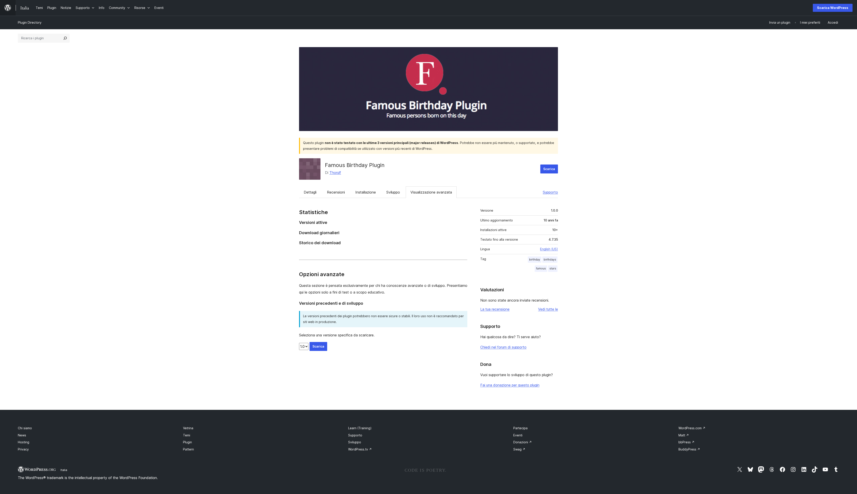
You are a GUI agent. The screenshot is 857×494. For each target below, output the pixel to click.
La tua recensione (495, 309)
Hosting (23, 442)
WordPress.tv (360, 449)
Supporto (550, 192)
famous (541, 268)
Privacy (23, 449)
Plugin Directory (30, 22)
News (22, 435)
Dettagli (310, 192)
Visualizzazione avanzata (431, 192)
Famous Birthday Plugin (355, 165)
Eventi (517, 435)
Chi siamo (25, 428)
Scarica (549, 169)
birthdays (550, 259)
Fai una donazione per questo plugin (509, 385)
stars (552, 268)
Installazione (365, 192)
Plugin (187, 442)
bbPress (686, 442)
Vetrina (188, 428)
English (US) (549, 249)
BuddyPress (689, 449)
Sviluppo (393, 192)
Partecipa (520, 428)
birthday (534, 259)
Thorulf (335, 172)
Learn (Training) (360, 428)
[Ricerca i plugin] (65, 38)
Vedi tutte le (548, 309)
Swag (519, 449)
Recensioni (336, 192)
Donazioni (522, 442)
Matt (683, 435)
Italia (63, 470)
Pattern (188, 449)
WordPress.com (691, 428)
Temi (186, 435)
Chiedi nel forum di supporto (503, 347)
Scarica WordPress (832, 8)
